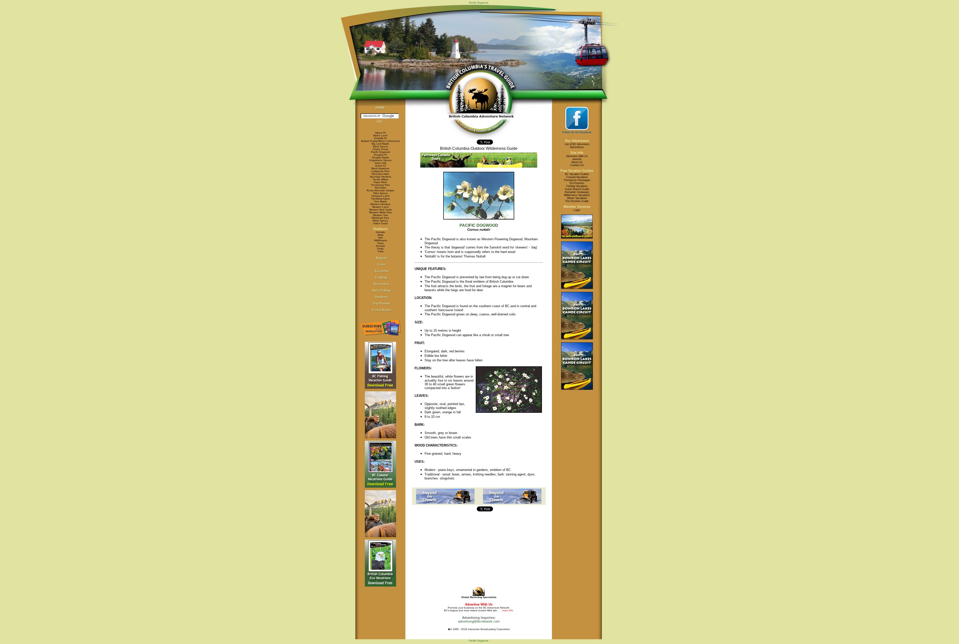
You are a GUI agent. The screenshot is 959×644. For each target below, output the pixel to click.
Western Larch (380, 207)
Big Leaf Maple (380, 143)
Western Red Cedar (380, 209)
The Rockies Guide (577, 201)
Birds (380, 234)
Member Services (577, 207)
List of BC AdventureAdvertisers (577, 146)
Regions (381, 258)
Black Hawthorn (380, 168)
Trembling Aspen (380, 198)
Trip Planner (381, 303)
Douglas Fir (380, 154)
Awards (577, 159)
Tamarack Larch (380, 196)
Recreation (381, 284)
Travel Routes (381, 310)
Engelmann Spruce (380, 160)
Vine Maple (380, 201)
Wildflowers (380, 240)
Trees (380, 243)
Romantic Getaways (577, 192)
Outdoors (380, 229)
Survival (380, 245)
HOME (380, 108)
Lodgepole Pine (380, 171)
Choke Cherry (380, 149)
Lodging (381, 277)
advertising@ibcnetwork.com (479, 621)
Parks (380, 248)
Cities (381, 264)
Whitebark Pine (380, 217)
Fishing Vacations (577, 186)
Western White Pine (380, 212)
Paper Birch (380, 182)
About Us (577, 162)
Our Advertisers (577, 141)
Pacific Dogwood (380, 152)
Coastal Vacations (577, 177)
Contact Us (577, 165)
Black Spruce (380, 146)
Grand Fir (380, 165)
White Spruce (380, 220)
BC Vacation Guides (577, 174)
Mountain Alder (380, 174)
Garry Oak (380, 163)
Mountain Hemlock (380, 176)
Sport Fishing (381, 290)
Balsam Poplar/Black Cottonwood (380, 141)
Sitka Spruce (380, 193)
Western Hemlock (380, 204)
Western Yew (380, 215)
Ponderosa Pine (380, 185)
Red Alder (380, 187)
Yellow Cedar (380, 223)
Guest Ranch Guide (577, 189)
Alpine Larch (380, 135)
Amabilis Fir (380, 138)
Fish (380, 237)
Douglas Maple (380, 157)
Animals (380, 232)
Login (577, 210)
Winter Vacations (577, 198)
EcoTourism (577, 183)
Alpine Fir (380, 132)
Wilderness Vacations (577, 195)
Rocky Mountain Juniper (380, 190)
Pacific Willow (380, 179)
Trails (380, 251)
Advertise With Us (577, 156)
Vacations (381, 271)
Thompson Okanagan (577, 180)
